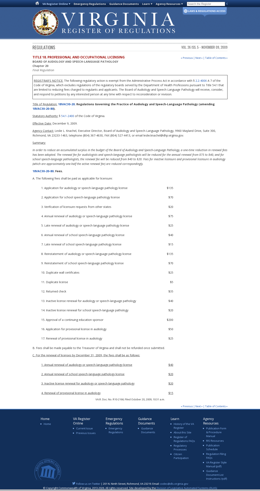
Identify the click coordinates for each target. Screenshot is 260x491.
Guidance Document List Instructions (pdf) (216, 474)
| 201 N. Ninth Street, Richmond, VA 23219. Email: (132, 484)
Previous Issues (86, 433)
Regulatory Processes (180, 447)
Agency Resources (168, 4)
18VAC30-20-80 (43, 109)
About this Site (182, 432)
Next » (199, 58)
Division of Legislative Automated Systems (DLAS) (187, 488)
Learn (146, 4)
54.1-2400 (67, 116)
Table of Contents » (216, 58)
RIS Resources (215, 441)
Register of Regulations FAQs (184, 439)
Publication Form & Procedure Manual (216, 432)
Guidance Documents (124, 4)
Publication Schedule (213, 447)
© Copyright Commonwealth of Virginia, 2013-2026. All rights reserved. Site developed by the (130, 488)
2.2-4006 (201, 81)
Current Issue (84, 428)
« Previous (187, 58)
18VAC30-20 (66, 104)
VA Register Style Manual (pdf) (216, 464)
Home (47, 424)
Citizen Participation (181, 456)
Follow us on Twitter (88, 484)
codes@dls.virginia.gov (174, 484)
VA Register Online (55, 4)
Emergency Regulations (90, 4)
